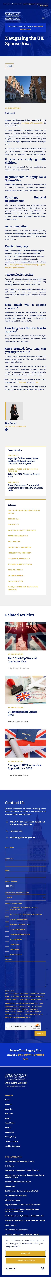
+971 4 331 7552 (43, 6)
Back (10, 66)
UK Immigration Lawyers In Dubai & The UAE (22, 1234)
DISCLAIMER (9, 991)
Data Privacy (10, 1186)
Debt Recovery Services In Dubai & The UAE (21, 1191)
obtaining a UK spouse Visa (32, 123)
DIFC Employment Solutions (16, 1195)
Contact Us (9, 1132)
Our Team (9, 1114)
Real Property (10, 1225)
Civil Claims (9, 1166)
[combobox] (10, 886)
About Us (8, 1104)
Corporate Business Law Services (18, 1182)
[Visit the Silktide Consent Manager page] (42, 1268)
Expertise (9, 1109)
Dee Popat (22, 382)
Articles (8, 1128)
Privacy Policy (10, 1137)
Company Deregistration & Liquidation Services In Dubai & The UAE (24, 1176)
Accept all (25, 1253)
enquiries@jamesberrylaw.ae (32, 4)
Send (40, 1034)
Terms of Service (11, 1141)
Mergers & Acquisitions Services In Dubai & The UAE (25, 1221)
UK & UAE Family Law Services (16, 1230)
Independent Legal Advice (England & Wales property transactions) (22, 1210)
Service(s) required (13, 903)
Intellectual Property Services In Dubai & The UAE (24, 1216)
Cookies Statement (13, 1146)
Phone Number (11, 881)
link (37, 382)
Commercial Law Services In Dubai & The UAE (22, 1171)
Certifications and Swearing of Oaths (19, 1161)
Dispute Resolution (12, 1200)
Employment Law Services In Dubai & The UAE (22, 1205)
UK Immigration (13, 108)
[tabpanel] (25, 416)
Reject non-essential (25, 1261)
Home (7, 1100)
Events (7, 1118)
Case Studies (10, 1123)
